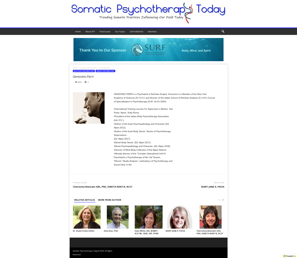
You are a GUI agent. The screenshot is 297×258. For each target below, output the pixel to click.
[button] (223, 31)
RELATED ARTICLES (84, 199)
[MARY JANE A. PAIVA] (180, 217)
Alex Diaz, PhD (111, 230)
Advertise (152, 31)
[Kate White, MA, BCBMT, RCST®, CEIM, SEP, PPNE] (149, 217)
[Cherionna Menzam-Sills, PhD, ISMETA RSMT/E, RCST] (210, 217)
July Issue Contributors (88, 68)
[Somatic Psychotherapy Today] (148, 13)
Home (78, 31)
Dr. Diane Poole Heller (84, 230)
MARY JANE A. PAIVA (212, 186)
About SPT (90, 31)
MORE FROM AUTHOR (109, 199)
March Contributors (105, 71)
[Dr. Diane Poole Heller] (87, 217)
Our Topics (120, 31)
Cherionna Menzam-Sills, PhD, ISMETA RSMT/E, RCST (102, 186)
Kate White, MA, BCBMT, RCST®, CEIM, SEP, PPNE (146, 232)
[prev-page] (219, 199)
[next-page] (222, 199)
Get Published (136, 31)
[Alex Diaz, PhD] (118, 217)
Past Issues (105, 31)
